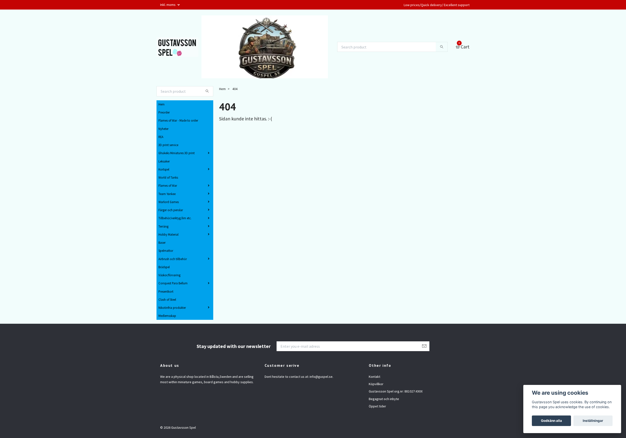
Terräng (163, 226)
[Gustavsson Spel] (177, 47)
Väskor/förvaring (169, 275)
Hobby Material (168, 234)
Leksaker (164, 161)
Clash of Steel (167, 299)
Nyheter (163, 129)
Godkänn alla (551, 421)
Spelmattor (165, 251)
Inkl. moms (168, 4)
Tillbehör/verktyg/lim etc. (174, 218)
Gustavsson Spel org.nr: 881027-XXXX (396, 391)
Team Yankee (167, 194)
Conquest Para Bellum (173, 283)
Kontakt (374, 376)
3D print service (168, 145)
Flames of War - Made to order (178, 120)
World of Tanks (168, 177)
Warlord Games (168, 202)
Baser (162, 242)
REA (160, 137)
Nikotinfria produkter (172, 308)
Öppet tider (377, 406)
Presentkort (165, 291)
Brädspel (164, 267)
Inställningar (593, 421)
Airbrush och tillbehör (172, 259)
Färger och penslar (170, 210)
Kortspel (163, 169)
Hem (161, 104)
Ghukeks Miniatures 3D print (176, 153)
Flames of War (167, 185)
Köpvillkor (376, 384)
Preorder (164, 112)
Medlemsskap (167, 316)
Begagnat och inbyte (384, 399)
